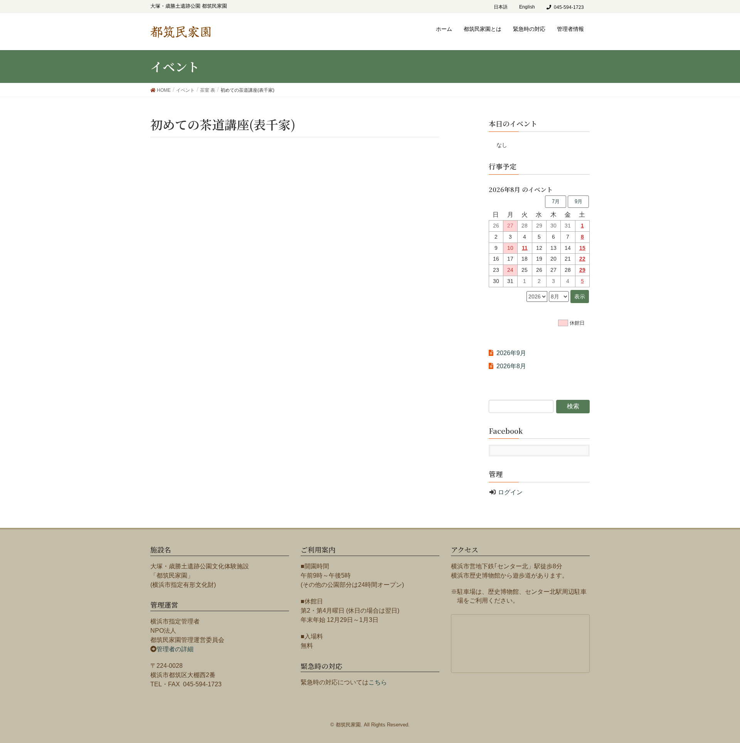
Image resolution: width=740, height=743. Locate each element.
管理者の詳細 (174, 649)
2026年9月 (511, 353)
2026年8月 (511, 366)
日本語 (501, 7)
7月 (556, 201)
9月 (578, 201)
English (527, 7)
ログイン (510, 492)
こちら (377, 682)
